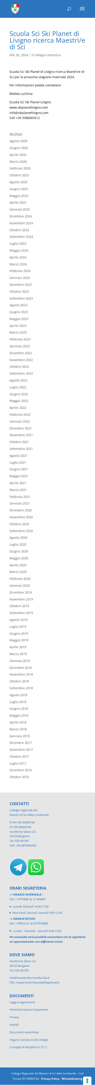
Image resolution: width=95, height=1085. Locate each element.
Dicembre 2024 (21, 216)
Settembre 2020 (21, 531)
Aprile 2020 (18, 565)
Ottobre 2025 (19, 175)
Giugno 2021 (19, 469)
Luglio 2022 (18, 387)
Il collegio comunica (46, 55)
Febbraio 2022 (20, 414)
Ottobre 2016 (19, 777)
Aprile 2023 (18, 326)
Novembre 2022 (21, 360)
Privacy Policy (50, 1079)
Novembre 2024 (21, 223)
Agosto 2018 (18, 695)
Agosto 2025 (18, 182)
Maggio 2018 (19, 715)
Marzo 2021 (18, 490)
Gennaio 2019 (20, 661)
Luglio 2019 (18, 626)
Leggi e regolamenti (22, 1002)
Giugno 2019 (19, 633)
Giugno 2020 (19, 551)
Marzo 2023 (18, 332)
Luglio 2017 (18, 763)
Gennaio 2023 (20, 346)
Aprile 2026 (18, 155)
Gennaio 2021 (20, 503)
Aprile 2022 (18, 407)
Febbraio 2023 (20, 339)
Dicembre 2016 (21, 770)
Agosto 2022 (18, 380)
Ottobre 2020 (19, 524)
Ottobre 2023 (19, 291)
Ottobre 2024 (19, 230)
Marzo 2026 (18, 161)
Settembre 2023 (21, 298)
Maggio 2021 (19, 476)
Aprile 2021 (18, 483)
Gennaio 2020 (20, 585)
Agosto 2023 (18, 305)
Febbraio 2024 (20, 271)
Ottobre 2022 (19, 366)
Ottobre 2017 (19, 756)
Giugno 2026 (19, 148)
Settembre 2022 (21, 373)
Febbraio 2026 (20, 168)
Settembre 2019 (21, 613)
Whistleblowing (72, 1079)
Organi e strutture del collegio (29, 1040)
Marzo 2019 (18, 654)
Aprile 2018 (18, 722)
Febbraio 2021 (20, 497)
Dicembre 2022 (21, 353)
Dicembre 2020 (21, 510)
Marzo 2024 (18, 264)
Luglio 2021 (18, 462)
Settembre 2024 (21, 236)
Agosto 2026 (18, 141)
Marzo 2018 (18, 729)
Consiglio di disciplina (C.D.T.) (28, 1047)
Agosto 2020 (18, 537)
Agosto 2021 (18, 455)
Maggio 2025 (19, 196)
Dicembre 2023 (21, 284)
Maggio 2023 (19, 319)
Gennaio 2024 (20, 278)
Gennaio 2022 (20, 421)
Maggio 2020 (19, 558)
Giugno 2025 (19, 189)
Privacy (14, 1017)
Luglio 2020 (18, 544)
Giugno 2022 (19, 394)
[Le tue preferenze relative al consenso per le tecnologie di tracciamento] (87, 1081)
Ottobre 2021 (19, 442)
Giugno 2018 (19, 708)
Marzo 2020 (18, 572)
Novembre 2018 (21, 674)
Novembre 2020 (21, 517)
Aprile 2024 (18, 257)
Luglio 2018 (18, 702)
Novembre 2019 (21, 599)
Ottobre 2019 (19, 606)
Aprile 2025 (18, 202)
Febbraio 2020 (20, 578)
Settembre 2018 (21, 688)
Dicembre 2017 (21, 743)
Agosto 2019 (18, 620)
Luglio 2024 (18, 243)
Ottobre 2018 (19, 681)
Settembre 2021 (21, 449)
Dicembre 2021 (21, 428)
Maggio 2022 (19, 401)
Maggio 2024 (19, 250)
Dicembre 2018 (21, 668)
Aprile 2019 (18, 647)
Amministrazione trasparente (29, 1009)
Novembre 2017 (21, 749)
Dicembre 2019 (21, 592)
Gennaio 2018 (20, 736)
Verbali (14, 1025)
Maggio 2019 (19, 640)
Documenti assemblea (24, 1032)
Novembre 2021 (21, 435)
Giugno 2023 (19, 312)
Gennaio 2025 (20, 209)
